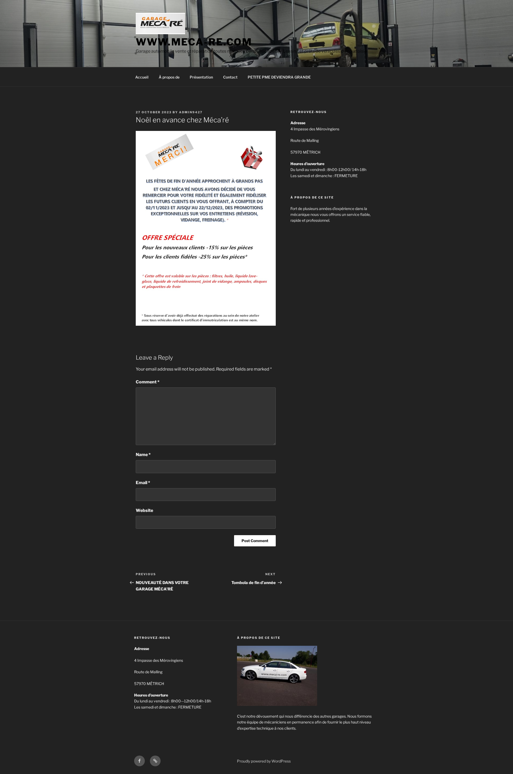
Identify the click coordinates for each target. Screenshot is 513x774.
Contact (230, 77)
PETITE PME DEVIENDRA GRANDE (279, 77)
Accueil (142, 77)
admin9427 (191, 112)
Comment (148, 381)
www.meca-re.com (194, 42)
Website (144, 510)
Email (143, 482)
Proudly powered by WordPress (264, 761)
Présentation (201, 77)
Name (143, 454)
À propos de (169, 77)
